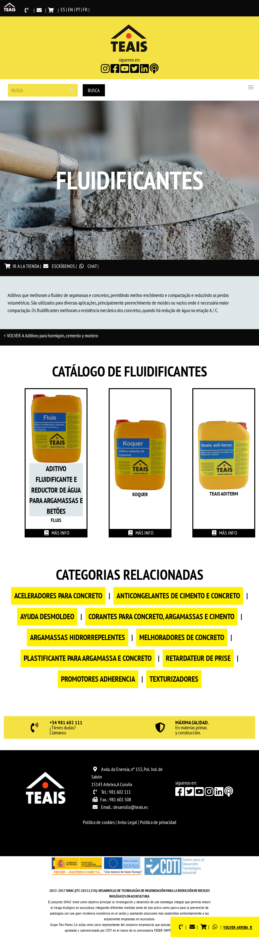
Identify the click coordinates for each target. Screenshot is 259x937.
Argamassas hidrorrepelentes (77, 637)
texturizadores (173, 679)
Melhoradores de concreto (181, 637)
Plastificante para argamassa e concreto (88, 658)
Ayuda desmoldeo (47, 616)
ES (63, 9)
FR (85, 9)
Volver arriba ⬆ (238, 927)
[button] (251, 87)
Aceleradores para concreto (58, 596)
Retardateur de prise (198, 658)
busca (94, 90)
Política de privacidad (158, 822)
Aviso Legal (127, 822)
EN (70, 9)
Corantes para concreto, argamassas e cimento (161, 616)
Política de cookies (99, 822)
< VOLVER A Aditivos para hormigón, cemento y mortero (51, 335)
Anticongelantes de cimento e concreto (178, 596)
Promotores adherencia (98, 679)
